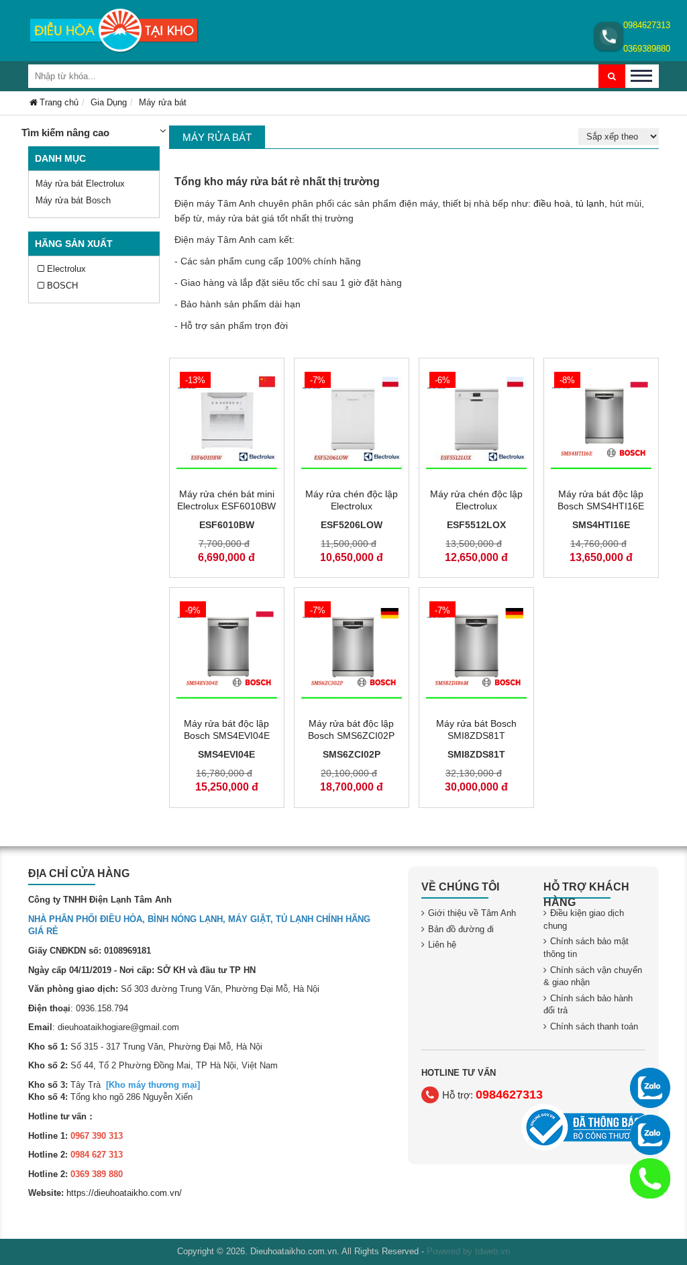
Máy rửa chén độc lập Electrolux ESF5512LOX (476, 506)
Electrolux (66, 269)
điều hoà (551, 203)
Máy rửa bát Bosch (73, 200)
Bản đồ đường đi (461, 929)
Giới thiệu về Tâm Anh (472, 913)
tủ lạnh (590, 203)
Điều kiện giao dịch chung (583, 919)
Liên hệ (442, 945)
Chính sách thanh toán (594, 1026)
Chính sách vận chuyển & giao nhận (592, 976)
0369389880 (646, 49)
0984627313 (646, 25)
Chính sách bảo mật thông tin (586, 947)
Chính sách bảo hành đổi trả (588, 1004)
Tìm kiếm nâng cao (65, 132)
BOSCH (62, 286)
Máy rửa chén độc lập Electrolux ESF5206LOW (351, 506)
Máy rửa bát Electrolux (80, 184)
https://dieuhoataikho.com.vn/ (124, 1193)
